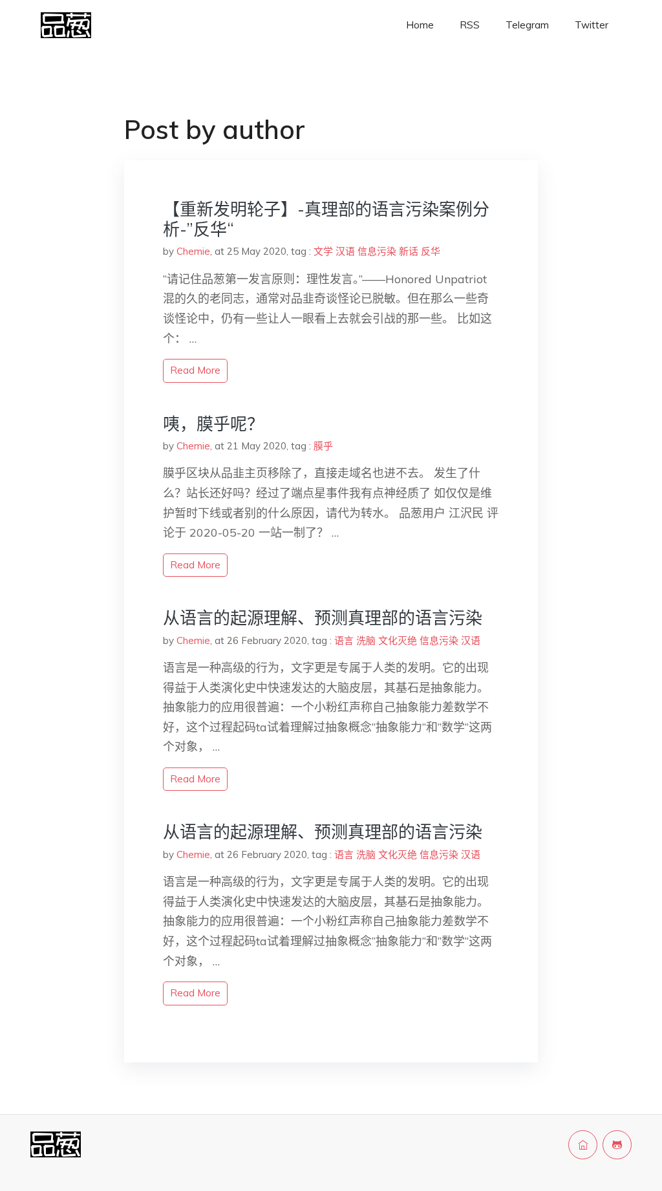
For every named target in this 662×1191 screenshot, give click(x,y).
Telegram (527, 25)
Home (420, 25)
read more (195, 370)
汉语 (345, 251)
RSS (470, 25)
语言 (344, 640)
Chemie (193, 251)
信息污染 (377, 251)
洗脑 (366, 640)
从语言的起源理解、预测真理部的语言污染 (322, 617)
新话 (408, 251)
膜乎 (323, 446)
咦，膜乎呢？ (213, 424)
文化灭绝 (397, 640)
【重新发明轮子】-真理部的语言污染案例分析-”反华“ (326, 219)
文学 (323, 251)
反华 (430, 251)
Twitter (591, 25)
